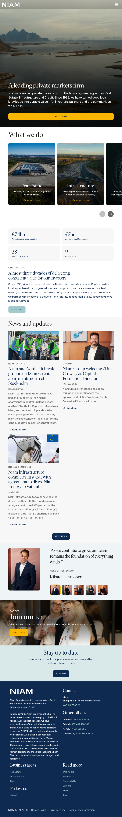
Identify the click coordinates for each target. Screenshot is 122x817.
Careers (67, 786)
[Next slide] (111, 214)
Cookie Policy (38, 810)
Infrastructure (17, 777)
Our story (16, 310)
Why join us (19, 633)
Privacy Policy (57, 810)
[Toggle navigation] (116, 4)
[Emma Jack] (91, 590)
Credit (13, 781)
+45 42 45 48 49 (81, 720)
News (65, 791)
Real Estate (16, 772)
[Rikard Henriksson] (55, 590)
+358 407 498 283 (79, 724)
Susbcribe (61, 674)
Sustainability (69, 781)
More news (61, 536)
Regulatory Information (82, 810)
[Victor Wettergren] (79, 590)
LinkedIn (14, 795)
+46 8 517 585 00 (72, 705)
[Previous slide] (102, 214)
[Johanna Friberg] (102, 590)
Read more (19, 430)
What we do (68, 777)
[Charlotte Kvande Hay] (67, 590)
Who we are (68, 772)
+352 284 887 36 (84, 734)
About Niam (61, 116)
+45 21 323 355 (78, 729)
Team (65, 795)
